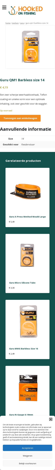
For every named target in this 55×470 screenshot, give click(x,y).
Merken (15, 23)
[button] (50, 419)
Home (8, 23)
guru (22, 23)
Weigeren (27, 455)
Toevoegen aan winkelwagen (20, 118)
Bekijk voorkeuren (27, 463)
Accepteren (27, 448)
